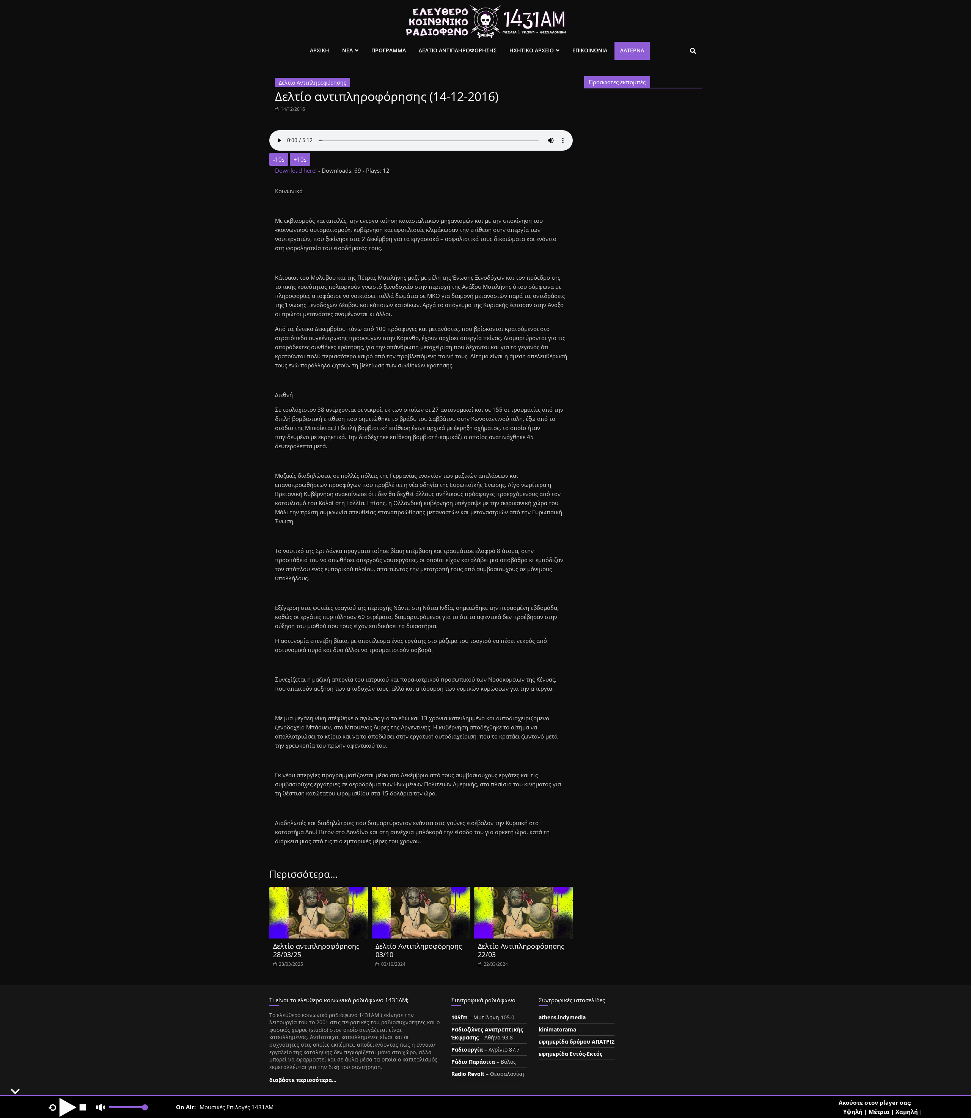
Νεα (347, 50)
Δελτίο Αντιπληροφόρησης (312, 82)
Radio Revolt (467, 1073)
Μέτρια (879, 1111)
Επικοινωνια (589, 50)
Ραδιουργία (467, 1049)
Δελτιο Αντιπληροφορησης (457, 50)
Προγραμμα (388, 50)
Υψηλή (853, 1111)
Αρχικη (319, 50)
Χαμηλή (907, 1111)
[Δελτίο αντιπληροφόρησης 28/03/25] (318, 891)
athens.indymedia (562, 1017)
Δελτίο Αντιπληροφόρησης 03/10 (419, 950)
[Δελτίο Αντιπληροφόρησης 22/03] (523, 891)
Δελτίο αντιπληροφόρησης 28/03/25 (316, 950)
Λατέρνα (632, 50)
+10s (300, 159)
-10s (278, 159)
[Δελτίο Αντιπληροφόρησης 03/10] (421, 891)
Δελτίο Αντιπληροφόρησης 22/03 (521, 950)
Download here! (296, 170)
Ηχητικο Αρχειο (531, 50)
